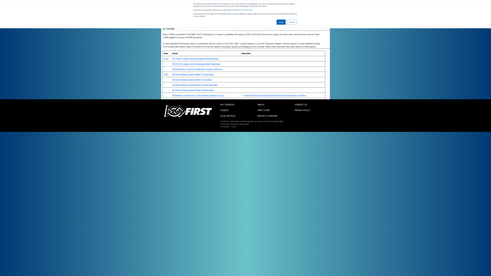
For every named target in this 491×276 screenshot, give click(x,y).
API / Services (227, 104)
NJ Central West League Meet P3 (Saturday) (193, 90)
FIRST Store (264, 110)
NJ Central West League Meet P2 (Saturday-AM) (194, 84)
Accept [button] (281, 22)
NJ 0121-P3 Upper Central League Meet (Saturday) (196, 63)
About (261, 104)
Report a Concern (267, 115)
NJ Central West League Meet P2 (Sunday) (192, 79)
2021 (166, 74)
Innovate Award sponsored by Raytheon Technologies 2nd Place (275, 95)
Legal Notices (227, 115)
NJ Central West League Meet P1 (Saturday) (193, 74)
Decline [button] (292, 22)
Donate (224, 110)
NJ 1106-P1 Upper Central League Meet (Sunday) (195, 58)
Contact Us (301, 104)
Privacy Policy (245, 10)
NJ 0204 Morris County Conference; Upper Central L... (197, 69)
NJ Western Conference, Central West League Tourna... (198, 95)
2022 (166, 58)
